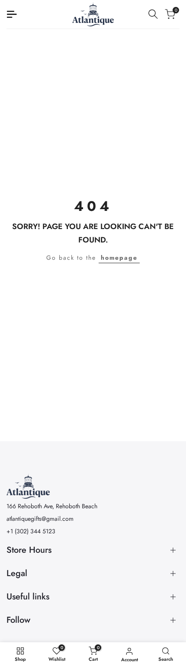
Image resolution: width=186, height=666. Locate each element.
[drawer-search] (153, 14)
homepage (119, 257)
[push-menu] (11, 14)
